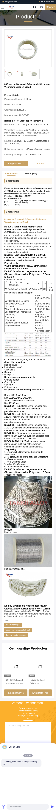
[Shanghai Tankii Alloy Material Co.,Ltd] (11, 7)
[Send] (52, 807)
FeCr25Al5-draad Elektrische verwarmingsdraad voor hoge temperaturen (15, 682)
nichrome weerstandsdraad (18, 630)
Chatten (50, 7)
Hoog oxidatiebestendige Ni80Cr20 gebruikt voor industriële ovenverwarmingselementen (40, 682)
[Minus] (52, 747)
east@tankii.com (11, 2)
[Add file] (3, 807)
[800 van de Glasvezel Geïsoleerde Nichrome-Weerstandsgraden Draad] (28, 48)
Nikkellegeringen (13, 625)
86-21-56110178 (47, 2)
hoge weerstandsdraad (16, 635)
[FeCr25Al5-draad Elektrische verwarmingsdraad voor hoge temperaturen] (15, 666)
